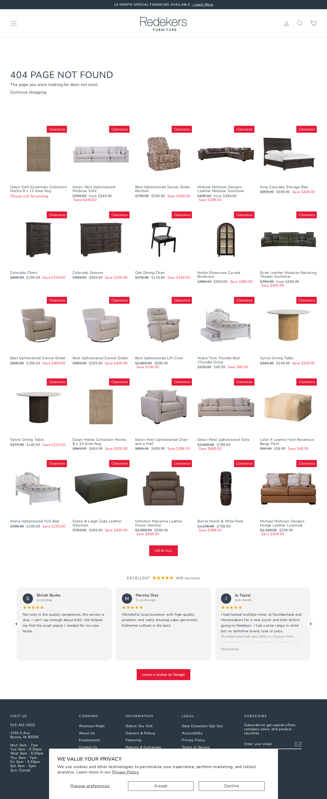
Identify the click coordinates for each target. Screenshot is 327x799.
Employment (89, 740)
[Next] (310, 624)
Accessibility (192, 733)
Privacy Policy (193, 740)
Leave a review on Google (163, 674)
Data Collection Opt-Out (202, 726)
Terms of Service (195, 747)
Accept (160, 786)
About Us (87, 733)
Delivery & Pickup (140, 733)
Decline (231, 786)
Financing (134, 740)
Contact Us (88, 747)
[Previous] (16, 624)
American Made (92, 726)
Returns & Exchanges (143, 747)
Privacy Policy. (125, 772)
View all (163, 550)
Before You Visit (139, 726)
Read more (230, 648)
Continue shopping (28, 92)
